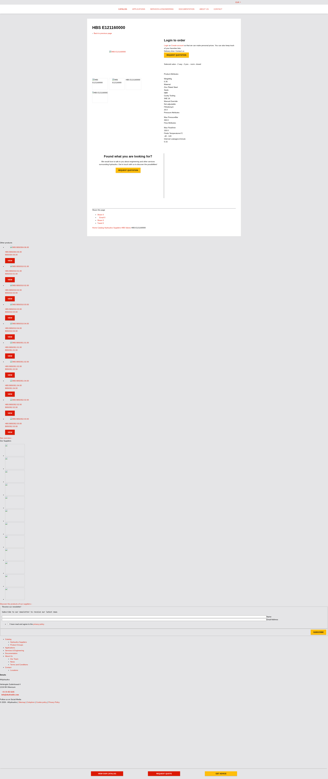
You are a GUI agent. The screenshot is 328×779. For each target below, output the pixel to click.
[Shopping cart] (240, 9)
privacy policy (38, 624)
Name (268, 617)
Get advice (221, 774)
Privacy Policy (54, 702)
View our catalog (107, 774)
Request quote (164, 774)
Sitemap (22, 702)
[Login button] (235, 9)
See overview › (6, 438)
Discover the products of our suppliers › (16, 604)
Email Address (272, 619)
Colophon (31, 702)
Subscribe (318, 632)
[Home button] (100, 9)
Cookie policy (41, 702)
